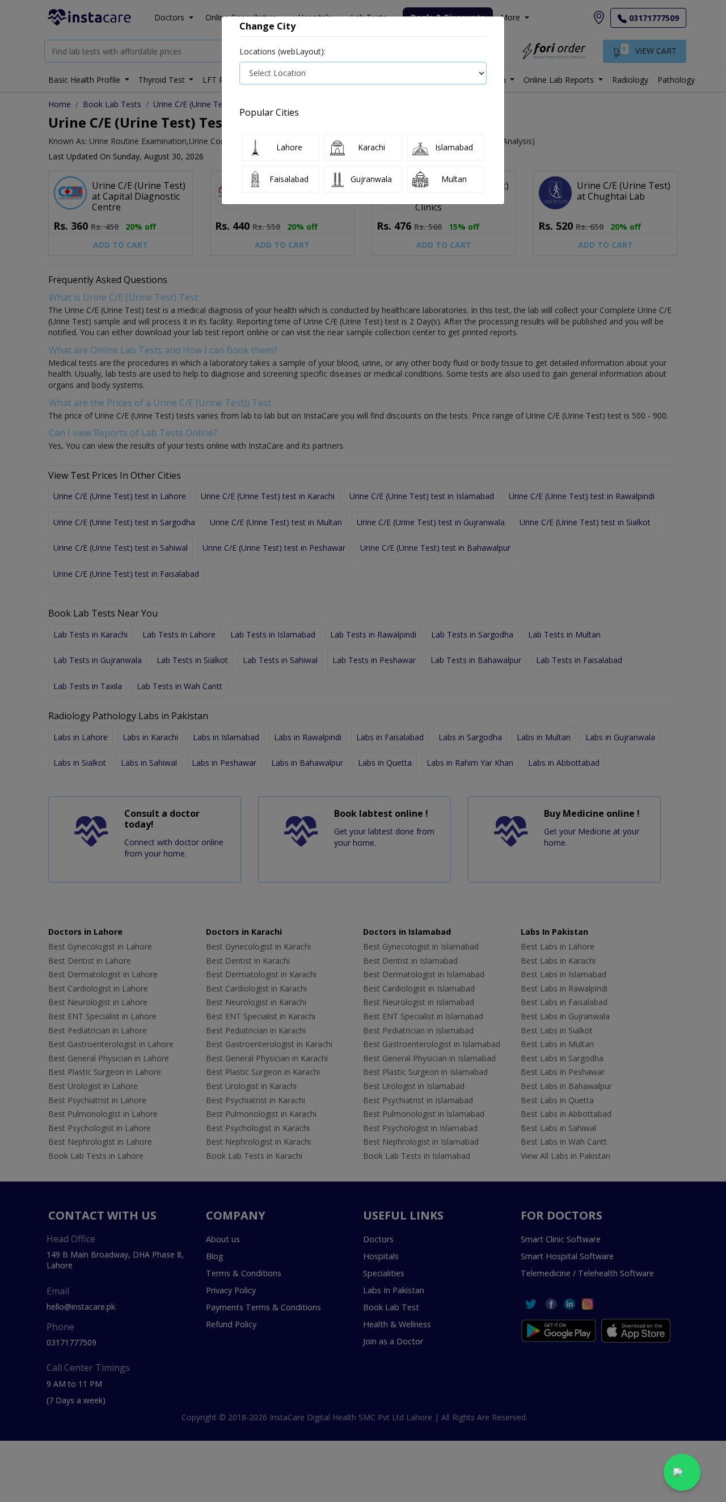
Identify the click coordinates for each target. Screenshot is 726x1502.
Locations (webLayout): (282, 51)
